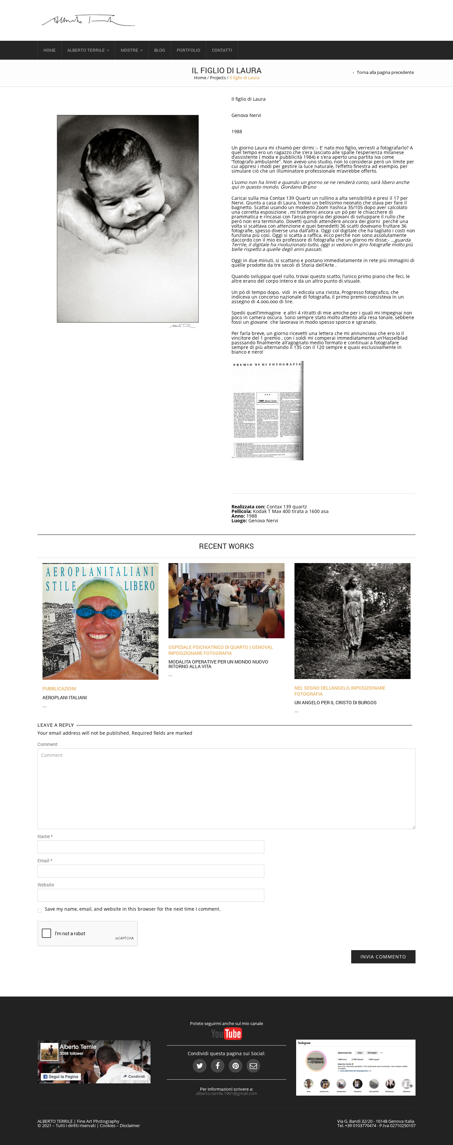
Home (49, 50)
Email (44, 860)
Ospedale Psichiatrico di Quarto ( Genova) (220, 647)
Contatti (222, 50)
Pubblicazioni (59, 688)
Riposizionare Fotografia (200, 653)
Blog (159, 50)
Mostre (129, 50)
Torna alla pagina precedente (385, 72)
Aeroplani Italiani (64, 697)
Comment (47, 744)
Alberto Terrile (86, 50)
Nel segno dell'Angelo (321, 688)
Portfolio (188, 50)
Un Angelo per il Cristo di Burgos (335, 702)
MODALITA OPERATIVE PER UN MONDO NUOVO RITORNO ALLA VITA (218, 663)
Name (45, 836)
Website (45, 885)
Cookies (107, 1125)
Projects (218, 78)
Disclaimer (130, 1125)
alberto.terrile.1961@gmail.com (226, 1093)
